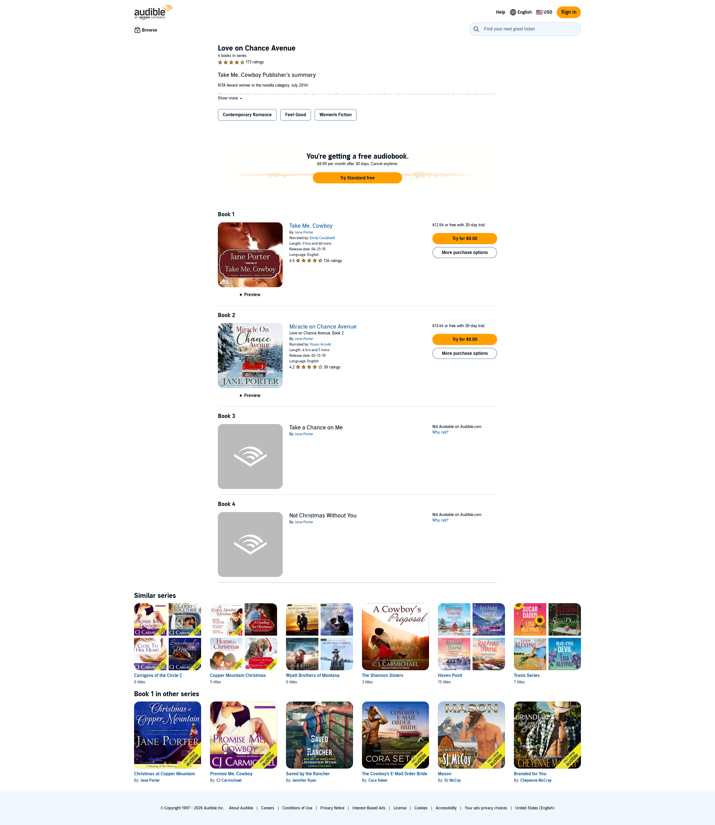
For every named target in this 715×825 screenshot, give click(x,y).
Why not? (440, 432)
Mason (444, 774)
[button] (230, 98)
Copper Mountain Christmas (238, 675)
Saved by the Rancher (308, 774)
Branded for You (530, 774)
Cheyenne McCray (536, 780)
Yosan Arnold (320, 344)
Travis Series (527, 675)
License (400, 808)
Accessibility (446, 808)
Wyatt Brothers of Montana (313, 675)
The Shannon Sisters (382, 675)
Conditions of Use (297, 808)
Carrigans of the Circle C (158, 675)
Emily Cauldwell (322, 238)
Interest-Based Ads (368, 808)
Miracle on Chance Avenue (323, 327)
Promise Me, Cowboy (231, 774)
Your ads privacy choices (486, 808)
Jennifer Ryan (304, 780)
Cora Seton (377, 780)
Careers (267, 808)
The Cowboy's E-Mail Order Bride (394, 774)
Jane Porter (304, 232)
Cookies (421, 808)
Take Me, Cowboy (311, 226)
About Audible (241, 808)
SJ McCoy (452, 780)
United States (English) (534, 808)
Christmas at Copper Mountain (164, 774)
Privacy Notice (332, 808)
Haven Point (450, 675)
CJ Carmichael (229, 780)
